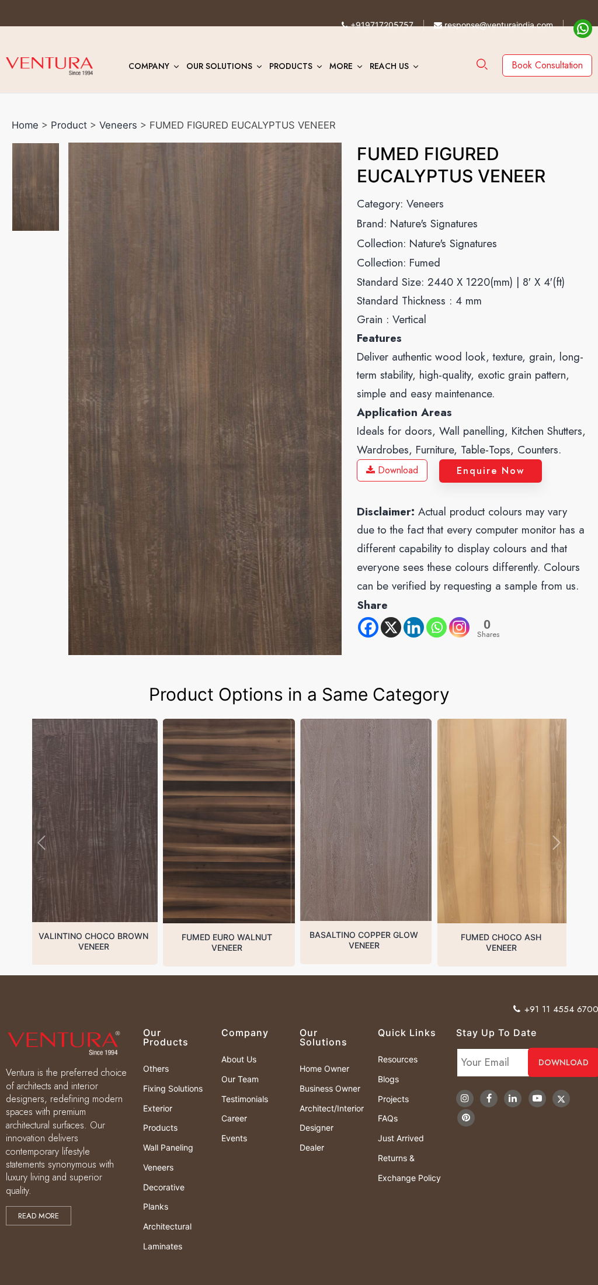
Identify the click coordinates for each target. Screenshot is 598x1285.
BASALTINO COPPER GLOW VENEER (230, 940)
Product (69, 125)
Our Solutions (219, 66)
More (341, 66)
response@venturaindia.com (497, 25)
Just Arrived (401, 1138)
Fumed (424, 263)
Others (156, 1068)
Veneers (118, 125)
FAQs (388, 1118)
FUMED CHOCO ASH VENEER (367, 942)
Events (234, 1138)
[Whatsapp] (436, 627)
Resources (398, 1059)
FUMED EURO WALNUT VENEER (93, 942)
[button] (41, 843)
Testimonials (244, 1099)
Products (290, 66)
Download (396, 470)
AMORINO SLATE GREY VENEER (504, 942)
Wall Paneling (168, 1147)
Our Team (240, 1079)
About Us (238, 1059)
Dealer (312, 1147)
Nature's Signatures (434, 223)
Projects (393, 1099)
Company (148, 66)
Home (25, 125)
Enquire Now (490, 470)
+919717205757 (380, 25)
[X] (391, 627)
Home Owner (324, 1068)
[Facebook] (368, 627)
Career (234, 1118)
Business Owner (330, 1088)
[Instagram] (459, 627)
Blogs (388, 1079)
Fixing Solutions (173, 1088)
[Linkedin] (414, 627)
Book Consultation (547, 65)
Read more (38, 1215)
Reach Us (389, 66)
